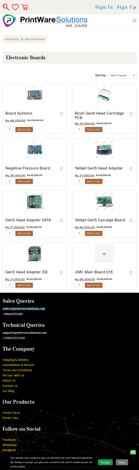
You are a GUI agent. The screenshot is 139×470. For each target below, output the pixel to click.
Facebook (9, 439)
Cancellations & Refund (18, 365)
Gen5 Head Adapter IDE (26, 272)
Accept (105, 462)
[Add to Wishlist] (61, 114)
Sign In (104, 7)
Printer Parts (12, 39)
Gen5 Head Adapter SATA (28, 220)
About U (8, 380)
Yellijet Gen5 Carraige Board (100, 220)
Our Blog (8, 391)
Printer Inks (10, 418)
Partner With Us (13, 375)
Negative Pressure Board (27, 168)
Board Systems (18, 113)
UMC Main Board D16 (94, 272)
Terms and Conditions (17, 370)
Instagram (9, 450)
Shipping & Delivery (16, 360)
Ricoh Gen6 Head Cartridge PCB (99, 115)
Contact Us (10, 386)
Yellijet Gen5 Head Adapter (99, 168)
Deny (122, 462)
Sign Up (126, 7)
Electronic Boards (35, 39)
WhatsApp (10, 445)
